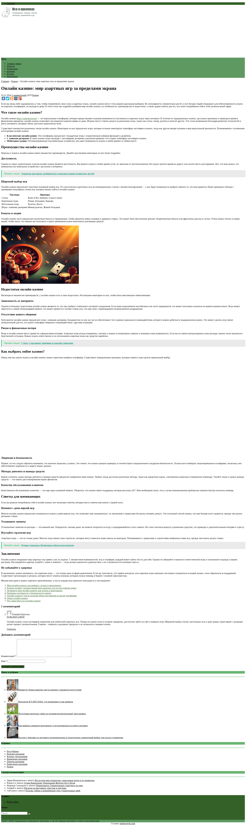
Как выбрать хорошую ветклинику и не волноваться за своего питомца (53, 725)
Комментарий (8, 656)
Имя (4, 661)
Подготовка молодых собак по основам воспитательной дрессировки (52, 713)
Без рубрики (13, 751)
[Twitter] (7, 98)
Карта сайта (12, 802)
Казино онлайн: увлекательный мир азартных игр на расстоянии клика (41, 588)
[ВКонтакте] (3, 98)
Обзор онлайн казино (17, 598)
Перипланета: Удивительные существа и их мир (59, 785)
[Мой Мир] (16, 98)
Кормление (12, 76)
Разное (14, 81)
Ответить (11, 629)
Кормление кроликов (17, 759)
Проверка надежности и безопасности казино (29, 593)
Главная (11, 3)
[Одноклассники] (11, 98)
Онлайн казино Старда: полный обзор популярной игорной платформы (42, 595)
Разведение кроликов (17, 764)
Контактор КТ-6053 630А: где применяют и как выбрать (45, 701)
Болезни (11, 71)
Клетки (10, 74)
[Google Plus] (20, 98)
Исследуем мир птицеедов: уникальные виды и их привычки (65, 780)
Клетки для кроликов (17, 756)
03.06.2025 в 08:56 (15, 617)
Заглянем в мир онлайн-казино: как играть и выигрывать (34, 590)
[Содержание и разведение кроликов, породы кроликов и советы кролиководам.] (19, 16)
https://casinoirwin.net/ (27, 118)
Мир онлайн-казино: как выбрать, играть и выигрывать (34, 585)
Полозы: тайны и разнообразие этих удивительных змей (52, 790)
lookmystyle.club (127, 823)
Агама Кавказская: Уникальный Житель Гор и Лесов (49, 783)
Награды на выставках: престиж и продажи (45, 788)
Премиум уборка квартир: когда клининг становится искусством (49, 690)
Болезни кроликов (15, 754)
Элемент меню (14, 63)
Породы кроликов (15, 761)
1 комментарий (19, 95)
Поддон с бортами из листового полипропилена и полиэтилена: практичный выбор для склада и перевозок (70, 737)
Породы (11, 66)
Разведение (12, 69)
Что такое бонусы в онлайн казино (24, 601)
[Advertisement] (86, 38)
